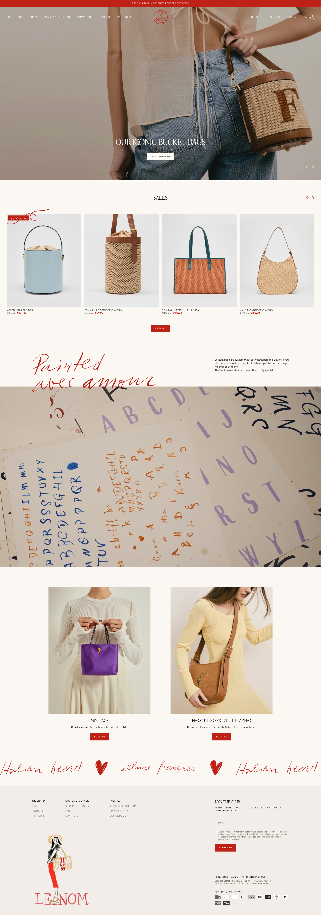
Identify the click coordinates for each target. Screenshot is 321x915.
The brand (104, 17)
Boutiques (124, 17)
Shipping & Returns (77, 806)
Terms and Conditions (124, 806)
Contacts (71, 815)
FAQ (67, 811)
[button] (308, 17)
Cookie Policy (119, 815)
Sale (22, 17)
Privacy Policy (119, 811)
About (36, 806)
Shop (10, 17)
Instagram (38, 815)
